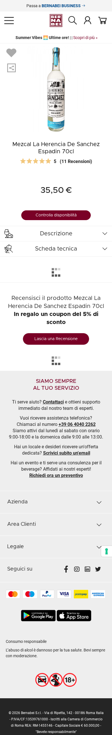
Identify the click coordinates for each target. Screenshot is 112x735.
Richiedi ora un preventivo (56, 475)
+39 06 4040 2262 (77, 424)
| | (56, 37)
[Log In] (87, 20)
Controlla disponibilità (56, 215)
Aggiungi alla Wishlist (12, 52)
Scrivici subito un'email (66, 453)
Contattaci (53, 402)
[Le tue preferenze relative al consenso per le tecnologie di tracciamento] (106, 551)
